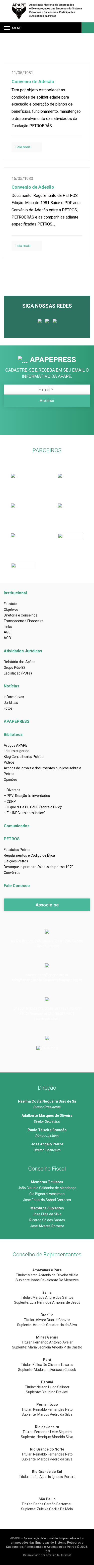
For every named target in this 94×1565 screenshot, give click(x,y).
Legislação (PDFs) (18, 673)
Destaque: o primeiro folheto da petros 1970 (38, 867)
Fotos (8, 708)
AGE (7, 632)
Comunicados (17, 826)
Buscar (87, 27)
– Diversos (12, 790)
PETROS (12, 839)
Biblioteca (13, 734)
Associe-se (47, 904)
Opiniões (11, 780)
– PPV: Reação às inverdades (27, 796)
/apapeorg (49, 1048)
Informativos (14, 697)
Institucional (15, 593)
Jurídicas (11, 703)
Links (8, 627)
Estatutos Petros (17, 850)
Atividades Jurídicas (23, 651)
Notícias (11, 686)
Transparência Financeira (24, 621)
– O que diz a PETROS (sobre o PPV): (33, 807)
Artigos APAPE (15, 745)
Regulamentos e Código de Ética (29, 855)
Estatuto (10, 604)
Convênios (12, 873)
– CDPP (10, 801)
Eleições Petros (16, 861)
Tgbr (47, 1551)
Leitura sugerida (16, 751)
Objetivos (11, 610)
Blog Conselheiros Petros (23, 757)
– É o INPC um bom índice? (25, 813)
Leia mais (23, 147)
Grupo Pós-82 (14, 668)
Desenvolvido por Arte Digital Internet (47, 1555)
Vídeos (9, 762)
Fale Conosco (17, 885)
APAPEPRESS (16, 721)
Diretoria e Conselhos (20, 615)
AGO (7, 638)
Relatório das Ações (19, 662)
